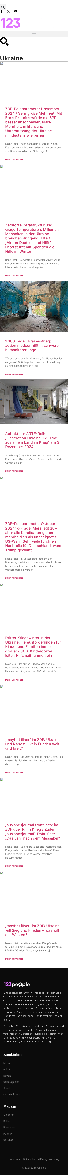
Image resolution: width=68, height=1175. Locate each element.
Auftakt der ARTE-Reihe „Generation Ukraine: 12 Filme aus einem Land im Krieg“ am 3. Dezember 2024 (33, 440)
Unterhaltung (11, 1094)
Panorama (9, 1127)
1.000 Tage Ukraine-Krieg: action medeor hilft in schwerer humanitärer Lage (32, 345)
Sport (6, 1088)
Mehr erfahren (14, 159)
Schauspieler (11, 1082)
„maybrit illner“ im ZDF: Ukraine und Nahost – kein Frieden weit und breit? (32, 744)
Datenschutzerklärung (35, 1159)
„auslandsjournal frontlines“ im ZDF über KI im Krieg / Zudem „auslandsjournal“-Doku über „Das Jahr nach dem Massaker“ (32, 831)
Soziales (8, 1140)
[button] (3, 7)
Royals (7, 1075)
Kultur (6, 1121)
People (7, 1133)
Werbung (54, 1159)
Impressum (15, 1159)
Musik (6, 1063)
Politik (6, 1069)
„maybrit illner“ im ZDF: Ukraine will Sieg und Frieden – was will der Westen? (32, 930)
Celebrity (8, 1115)
